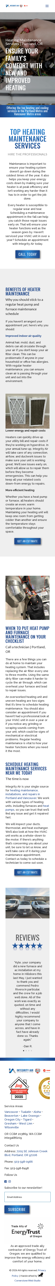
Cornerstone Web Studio (27, 1280)
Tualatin (26, 1111)
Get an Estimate (27, 541)
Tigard (27, 1119)
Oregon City (12, 1119)
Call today (27, 254)
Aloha (37, 1111)
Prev (8, 1088)
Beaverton (11, 1115)
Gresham (10, 1123)
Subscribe (17, 1209)
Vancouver (11, 1111)
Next (46, 1088)
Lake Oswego (30, 1115)
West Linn (25, 1123)
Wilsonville (11, 1127)
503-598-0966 (23, 1161)
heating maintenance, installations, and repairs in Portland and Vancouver (23, 794)
